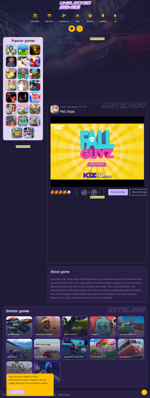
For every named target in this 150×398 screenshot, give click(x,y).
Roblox (90, 21)
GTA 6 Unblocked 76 (127, 334)
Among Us (63, 21)
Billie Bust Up (97, 357)
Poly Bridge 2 (125, 357)
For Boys (49, 21)
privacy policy (15, 387)
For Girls (35, 21)
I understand (17, 392)
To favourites (118, 192)
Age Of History (70, 334)
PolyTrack (12, 357)
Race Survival (41, 357)
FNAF (78, 21)
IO (116, 21)
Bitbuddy (95, 334)
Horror (102, 21)
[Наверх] (144, 392)
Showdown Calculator (73, 357)
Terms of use (64, 395)
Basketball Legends (44, 334)
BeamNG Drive (13, 334)
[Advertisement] (23, 192)
